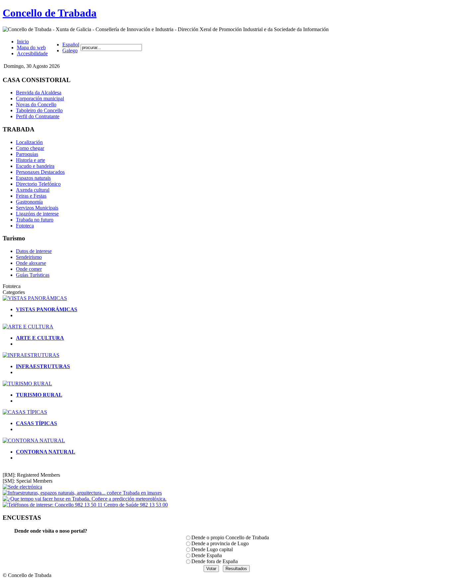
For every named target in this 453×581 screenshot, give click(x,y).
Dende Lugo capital (212, 549)
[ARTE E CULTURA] (28, 326)
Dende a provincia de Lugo (220, 543)
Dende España (206, 555)
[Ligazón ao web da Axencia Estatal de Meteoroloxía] (84, 499)
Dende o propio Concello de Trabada (230, 537)
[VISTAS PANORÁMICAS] (35, 298)
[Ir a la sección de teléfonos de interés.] (85, 505)
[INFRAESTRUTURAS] (31, 355)
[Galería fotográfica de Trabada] (82, 493)
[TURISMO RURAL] (27, 383)
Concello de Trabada (50, 13)
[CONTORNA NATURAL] (34, 440)
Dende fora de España (214, 561)
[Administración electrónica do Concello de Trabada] (22, 487)
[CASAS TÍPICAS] (25, 412)
